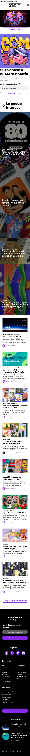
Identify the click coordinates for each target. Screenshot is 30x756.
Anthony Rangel (8, 591)
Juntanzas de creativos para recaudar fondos (14, 407)
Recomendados (21, 665)
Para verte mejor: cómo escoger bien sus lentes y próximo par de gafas (15, 304)
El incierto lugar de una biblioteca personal (12, 442)
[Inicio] (15, 5)
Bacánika (7, 345)
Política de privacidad (22, 679)
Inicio (3, 665)
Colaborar (19, 670)
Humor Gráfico (6, 676)
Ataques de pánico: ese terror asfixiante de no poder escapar (15, 581)
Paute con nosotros (22, 672)
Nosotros (19, 667)
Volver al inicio (15, 29)
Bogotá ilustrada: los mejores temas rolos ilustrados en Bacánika (12, 478)
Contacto (19, 674)
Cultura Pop (5, 510)
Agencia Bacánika (6, 681)
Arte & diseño (5, 670)
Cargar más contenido (15, 600)
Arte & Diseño (6, 334)
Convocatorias (15, 334)
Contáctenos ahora (15, 711)
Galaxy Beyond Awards (12, 336)
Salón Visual (5, 674)
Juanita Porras (8, 452)
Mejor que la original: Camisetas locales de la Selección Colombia (14, 253)
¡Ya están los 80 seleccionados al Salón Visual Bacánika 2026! (14, 152)
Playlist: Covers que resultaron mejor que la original (14, 202)
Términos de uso (21, 676)
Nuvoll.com (18, 755)
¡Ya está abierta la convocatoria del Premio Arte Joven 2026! (13, 371)
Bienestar (14, 403)
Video (3, 679)
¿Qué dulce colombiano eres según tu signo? (14, 547)
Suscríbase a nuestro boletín (10, 84)
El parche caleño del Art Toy (14, 513)
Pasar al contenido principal (8, 1)
